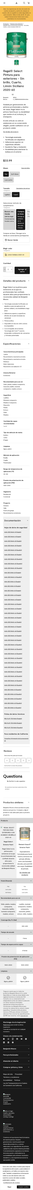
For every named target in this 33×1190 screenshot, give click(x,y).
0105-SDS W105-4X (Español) (13, 703)
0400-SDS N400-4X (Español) (13, 563)
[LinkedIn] (8, 1043)
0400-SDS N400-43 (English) (12, 608)
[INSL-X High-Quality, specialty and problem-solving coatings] (12, 1113)
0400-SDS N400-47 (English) (12, 626)
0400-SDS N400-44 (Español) (13, 658)
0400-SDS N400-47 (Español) (13, 671)
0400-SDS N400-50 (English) (12, 640)
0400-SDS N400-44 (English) (13, 613)
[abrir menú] (4, 3)
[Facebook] (4, 1039)
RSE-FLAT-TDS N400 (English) (13, 718)
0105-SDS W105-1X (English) (12, 586)
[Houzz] (4, 1043)
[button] (24, 3)
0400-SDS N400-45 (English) (12, 617)
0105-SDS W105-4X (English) (12, 595)
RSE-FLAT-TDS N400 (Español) (13, 727)
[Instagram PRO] (12, 1039)
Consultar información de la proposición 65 (16, 739)
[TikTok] (12, 1043)
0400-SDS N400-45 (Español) (13, 662)
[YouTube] (17, 1039)
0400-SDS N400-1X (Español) (13, 550)
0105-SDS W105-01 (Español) (12, 707)
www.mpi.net (24, 1015)
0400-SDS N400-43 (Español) (13, 653)
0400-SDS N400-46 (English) (12, 622)
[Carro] (28, 3)
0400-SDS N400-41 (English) (12, 599)
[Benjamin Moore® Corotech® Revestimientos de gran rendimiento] (12, 1098)
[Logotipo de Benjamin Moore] (16, 3)
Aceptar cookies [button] (23, 1187)
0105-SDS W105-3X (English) (12, 590)
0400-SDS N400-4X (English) (13, 554)
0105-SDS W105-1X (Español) (12, 689)
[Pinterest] (21, 1039)
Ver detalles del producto (10, 132)
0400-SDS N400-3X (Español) (13, 568)
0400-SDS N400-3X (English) (12, 545)
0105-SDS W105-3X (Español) (13, 698)
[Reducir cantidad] (4, 269)
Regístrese (6, 1025)
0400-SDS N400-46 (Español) (13, 667)
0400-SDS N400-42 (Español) (13, 649)
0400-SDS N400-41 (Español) (13, 644)
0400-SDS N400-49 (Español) (13, 680)
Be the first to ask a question (16, 781)
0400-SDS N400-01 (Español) (13, 577)
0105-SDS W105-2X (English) (12, 572)
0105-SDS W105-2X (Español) (13, 694)
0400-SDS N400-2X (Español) (13, 559)
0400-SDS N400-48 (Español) (13, 676)
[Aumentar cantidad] (11, 269)
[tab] (16, 63)
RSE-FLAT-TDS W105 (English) (13, 723)
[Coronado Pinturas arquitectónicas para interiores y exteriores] (12, 1127)
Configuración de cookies (11, 1182)
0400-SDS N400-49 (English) (12, 635)
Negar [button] (9, 1187)
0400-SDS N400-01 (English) (12, 536)
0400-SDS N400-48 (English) (12, 631)
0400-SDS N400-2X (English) (12, 541)
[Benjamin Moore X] (26, 1039)
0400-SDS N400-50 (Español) (13, 685)
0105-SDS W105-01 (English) (12, 581)
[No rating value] (7, 94)
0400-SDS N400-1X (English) (12, 532)
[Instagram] (8, 1039)
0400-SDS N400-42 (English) (12, 604)
